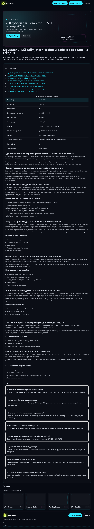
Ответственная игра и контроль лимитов (22, 92)
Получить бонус (60, 3)
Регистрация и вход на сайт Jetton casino (21, 78)
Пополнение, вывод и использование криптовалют (25, 86)
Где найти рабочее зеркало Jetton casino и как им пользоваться (30, 73)
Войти (87, 3)
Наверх (5, 525)
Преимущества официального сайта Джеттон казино (26, 75)
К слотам (26, 36)
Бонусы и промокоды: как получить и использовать (26, 81)
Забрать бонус (13, 36)
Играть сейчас (75, 3)
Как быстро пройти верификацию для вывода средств (26, 89)
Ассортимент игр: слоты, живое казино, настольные (26, 84)
